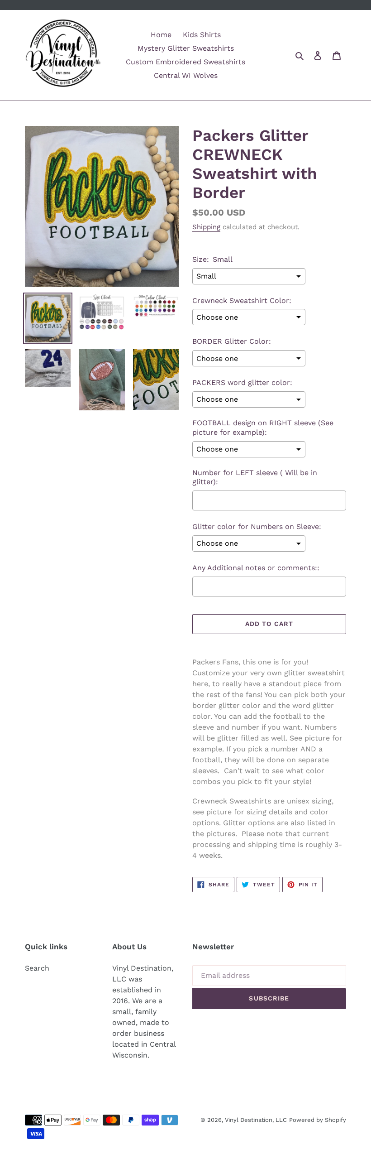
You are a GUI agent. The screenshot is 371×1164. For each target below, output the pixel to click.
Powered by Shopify (317, 1119)
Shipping (206, 227)
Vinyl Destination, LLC (256, 1119)
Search (37, 968)
